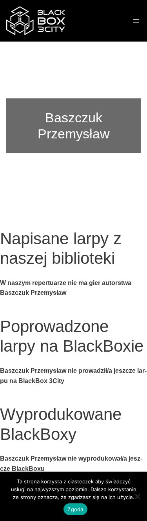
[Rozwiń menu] (136, 20)
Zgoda (75, 509)
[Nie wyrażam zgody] (137, 496)
